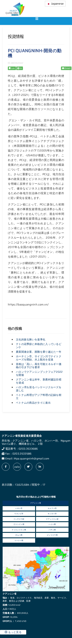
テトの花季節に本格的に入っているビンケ (38, 345)
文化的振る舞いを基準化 (30, 339)
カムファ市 (52, 508)
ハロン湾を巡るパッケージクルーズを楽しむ (38, 389)
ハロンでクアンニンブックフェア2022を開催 (39, 373)
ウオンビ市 (18, 513)
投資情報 (16, 36)
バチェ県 (52, 529)
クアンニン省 (35, 503)
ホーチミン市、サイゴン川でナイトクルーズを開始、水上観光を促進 (38, 358)
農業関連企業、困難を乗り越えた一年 (38, 352)
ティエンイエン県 (19, 529)
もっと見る (14, 632)
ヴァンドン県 (18, 524)
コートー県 (18, 540)
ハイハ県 (52, 524)
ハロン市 (18, 508)
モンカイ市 (52, 513)
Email (67, 68)
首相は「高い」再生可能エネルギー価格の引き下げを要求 (38, 365)
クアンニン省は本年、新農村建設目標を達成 (38, 381)
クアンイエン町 (52, 519)
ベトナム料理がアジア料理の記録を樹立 (38, 396)
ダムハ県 (18, 535)
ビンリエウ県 (52, 535)
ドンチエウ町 (18, 519)
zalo (17, 467)
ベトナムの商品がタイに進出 (33, 403)
